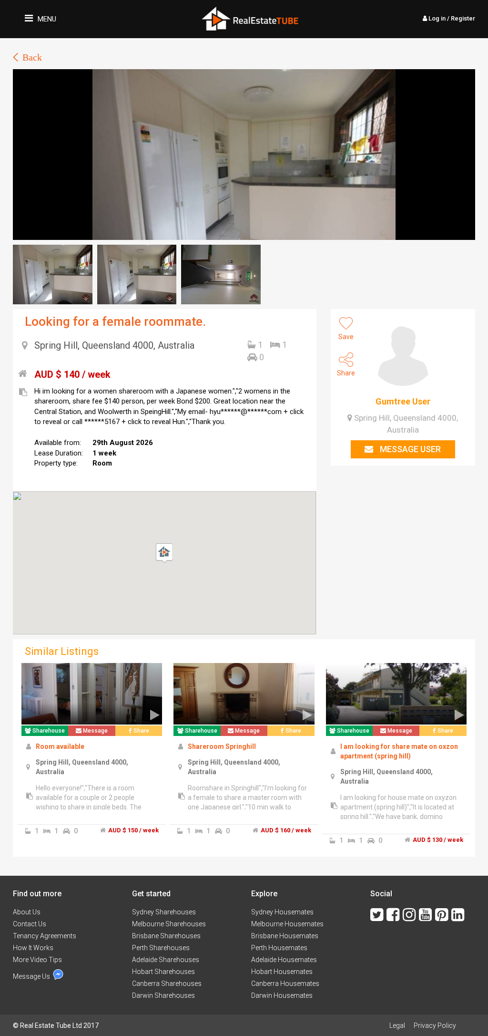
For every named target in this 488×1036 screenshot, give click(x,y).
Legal (397, 1025)
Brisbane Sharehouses (166, 936)
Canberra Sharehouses (167, 983)
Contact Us (29, 924)
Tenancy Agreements (44, 936)
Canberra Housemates (285, 983)
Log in (451, 18)
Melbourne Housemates (287, 924)
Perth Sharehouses (161, 948)
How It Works (33, 948)
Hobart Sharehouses (163, 971)
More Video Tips (37, 959)
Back (32, 57)
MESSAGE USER (409, 449)
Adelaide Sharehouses (165, 959)
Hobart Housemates (282, 971)
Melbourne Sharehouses (169, 924)
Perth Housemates (279, 948)
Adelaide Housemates (284, 959)
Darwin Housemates (282, 995)
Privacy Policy (435, 1025)
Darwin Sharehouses (163, 995)
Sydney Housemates (282, 912)
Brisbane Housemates (284, 936)
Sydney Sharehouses (164, 912)
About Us (27, 912)
